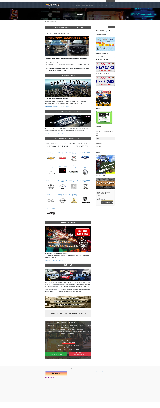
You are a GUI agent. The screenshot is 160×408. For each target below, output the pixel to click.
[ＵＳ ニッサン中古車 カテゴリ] (62, 200)
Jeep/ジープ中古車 (51, 208)
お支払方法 (98, 141)
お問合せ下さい (111, 1)
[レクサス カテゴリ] (51, 186)
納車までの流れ (99, 143)
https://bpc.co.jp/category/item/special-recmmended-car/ (59, 106)
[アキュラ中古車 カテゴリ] (74, 186)
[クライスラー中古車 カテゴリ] (74, 172)
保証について (99, 146)
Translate (106, 31)
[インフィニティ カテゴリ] (51, 200)
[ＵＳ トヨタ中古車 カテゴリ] (62, 186)
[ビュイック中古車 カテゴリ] (85, 172)
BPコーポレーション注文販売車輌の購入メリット (105, 132)
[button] (56, 354)
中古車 (97, 138)
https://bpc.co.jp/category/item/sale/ (54, 260)
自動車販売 (98, 126)
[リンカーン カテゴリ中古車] (51, 172)
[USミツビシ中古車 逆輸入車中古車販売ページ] (74, 200)
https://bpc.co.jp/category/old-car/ (54, 133)
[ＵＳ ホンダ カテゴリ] (85, 186)
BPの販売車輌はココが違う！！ (102, 129)
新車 (97, 135)
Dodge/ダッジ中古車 (62, 166)
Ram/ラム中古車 (85, 194)
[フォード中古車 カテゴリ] (85, 156)
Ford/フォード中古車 (85, 152)
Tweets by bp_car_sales (98, 371)
